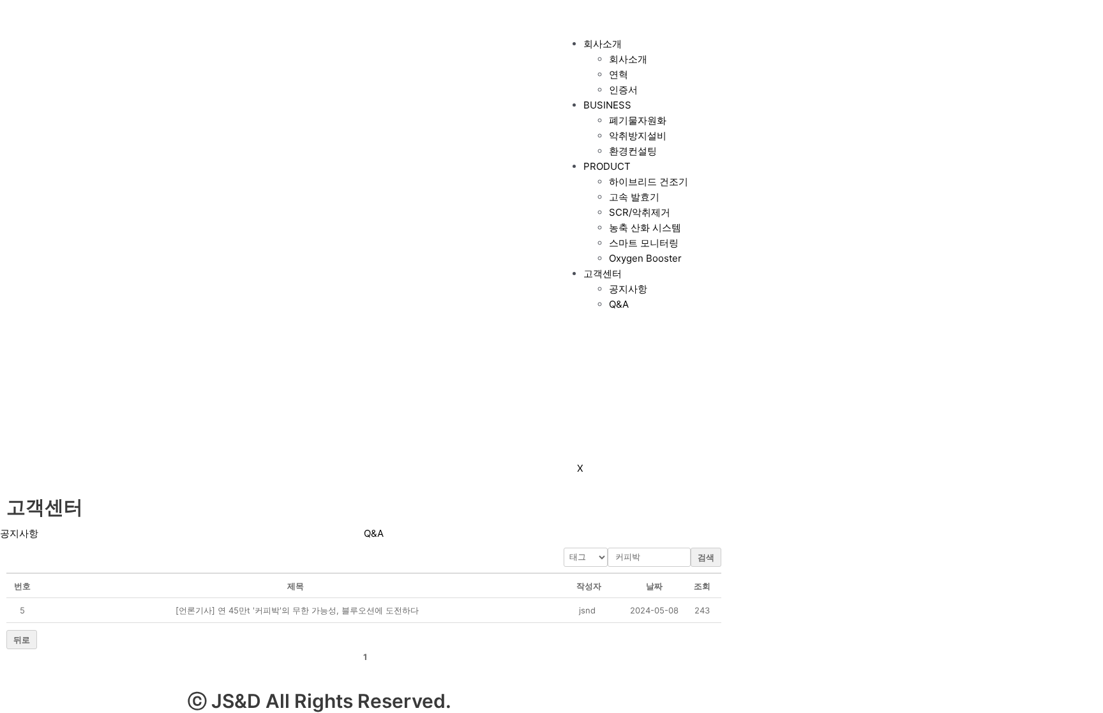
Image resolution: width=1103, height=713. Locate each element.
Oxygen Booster (645, 258)
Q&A (619, 304)
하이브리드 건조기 (648, 182)
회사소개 (602, 44)
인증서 (623, 90)
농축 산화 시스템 (645, 227)
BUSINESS (607, 105)
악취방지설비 (637, 136)
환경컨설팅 (633, 151)
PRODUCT (607, 166)
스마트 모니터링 (644, 243)
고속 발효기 (634, 197)
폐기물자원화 (637, 120)
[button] (587, 610)
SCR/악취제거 (639, 212)
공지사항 (628, 289)
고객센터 (602, 273)
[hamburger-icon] (577, 17)
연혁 (618, 74)
